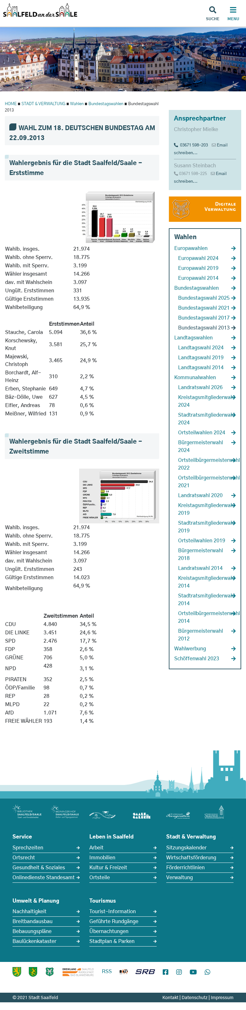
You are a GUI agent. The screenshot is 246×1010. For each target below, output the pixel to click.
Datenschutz (195, 998)
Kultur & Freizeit (108, 867)
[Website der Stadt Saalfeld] (49, 972)
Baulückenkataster (34, 941)
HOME (11, 104)
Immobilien (102, 857)
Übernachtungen (108, 931)
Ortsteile (99, 877)
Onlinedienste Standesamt (43, 877)
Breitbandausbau (32, 921)
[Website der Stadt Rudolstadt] (33, 972)
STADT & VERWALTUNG (43, 104)
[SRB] (145, 972)
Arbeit (96, 847)
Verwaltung (179, 877)
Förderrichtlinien (185, 867)
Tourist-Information (112, 911)
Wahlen (77, 104)
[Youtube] (193, 972)
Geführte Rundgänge (113, 921)
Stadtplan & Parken (112, 941)
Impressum (222, 998)
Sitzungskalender (186, 847)
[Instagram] (179, 972)
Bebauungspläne (32, 931)
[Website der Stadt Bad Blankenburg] (16, 972)
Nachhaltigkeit (29, 911)
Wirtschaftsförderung (191, 857)
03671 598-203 (193, 145)
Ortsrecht (23, 857)
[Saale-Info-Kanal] (123, 972)
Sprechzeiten (27, 847)
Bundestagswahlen (105, 104)
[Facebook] (165, 972)
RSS (107, 971)
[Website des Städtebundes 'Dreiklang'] (78, 972)
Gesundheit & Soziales (38, 867)
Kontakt (170, 998)
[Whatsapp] (207, 972)
